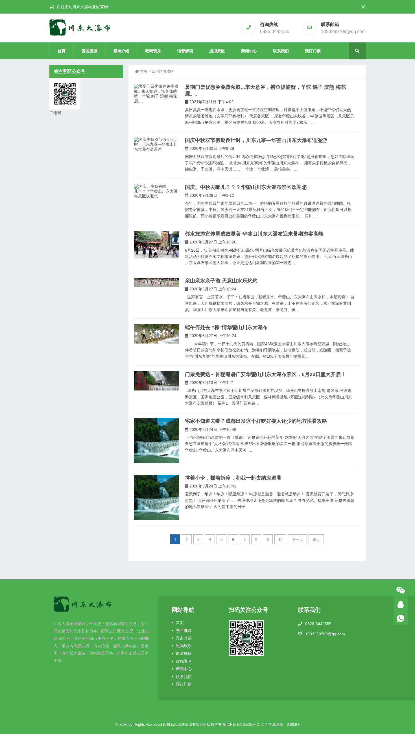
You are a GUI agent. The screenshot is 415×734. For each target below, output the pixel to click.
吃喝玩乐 (153, 51)
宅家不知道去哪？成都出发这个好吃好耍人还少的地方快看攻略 (256, 421)
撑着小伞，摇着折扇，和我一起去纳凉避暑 (233, 478)
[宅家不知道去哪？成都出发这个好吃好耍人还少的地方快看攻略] (156, 440)
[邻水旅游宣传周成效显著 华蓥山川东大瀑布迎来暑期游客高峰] (156, 244)
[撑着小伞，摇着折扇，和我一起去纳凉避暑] (156, 497)
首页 (61, 51)
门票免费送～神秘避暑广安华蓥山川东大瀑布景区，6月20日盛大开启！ (265, 374)
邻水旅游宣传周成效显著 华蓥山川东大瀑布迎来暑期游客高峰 (254, 234)
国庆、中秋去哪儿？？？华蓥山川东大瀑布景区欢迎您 (246, 187)
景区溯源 (89, 51)
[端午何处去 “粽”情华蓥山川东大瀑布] (156, 334)
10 (280, 539)
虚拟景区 (217, 51)
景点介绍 (121, 51)
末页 (316, 539)
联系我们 (281, 51)
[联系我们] (401, 604)
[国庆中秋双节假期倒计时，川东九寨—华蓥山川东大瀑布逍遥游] (156, 144)
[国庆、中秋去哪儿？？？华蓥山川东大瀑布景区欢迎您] (156, 191)
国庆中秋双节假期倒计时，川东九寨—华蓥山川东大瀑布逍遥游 (256, 140)
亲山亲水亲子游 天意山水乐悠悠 (221, 281)
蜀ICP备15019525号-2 (241, 724)
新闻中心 (249, 51)
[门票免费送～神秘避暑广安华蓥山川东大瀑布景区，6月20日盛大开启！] (156, 380)
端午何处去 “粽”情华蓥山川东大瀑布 (226, 327)
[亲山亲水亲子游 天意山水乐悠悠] (156, 282)
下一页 (297, 539)
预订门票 (313, 51)
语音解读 (185, 51)
